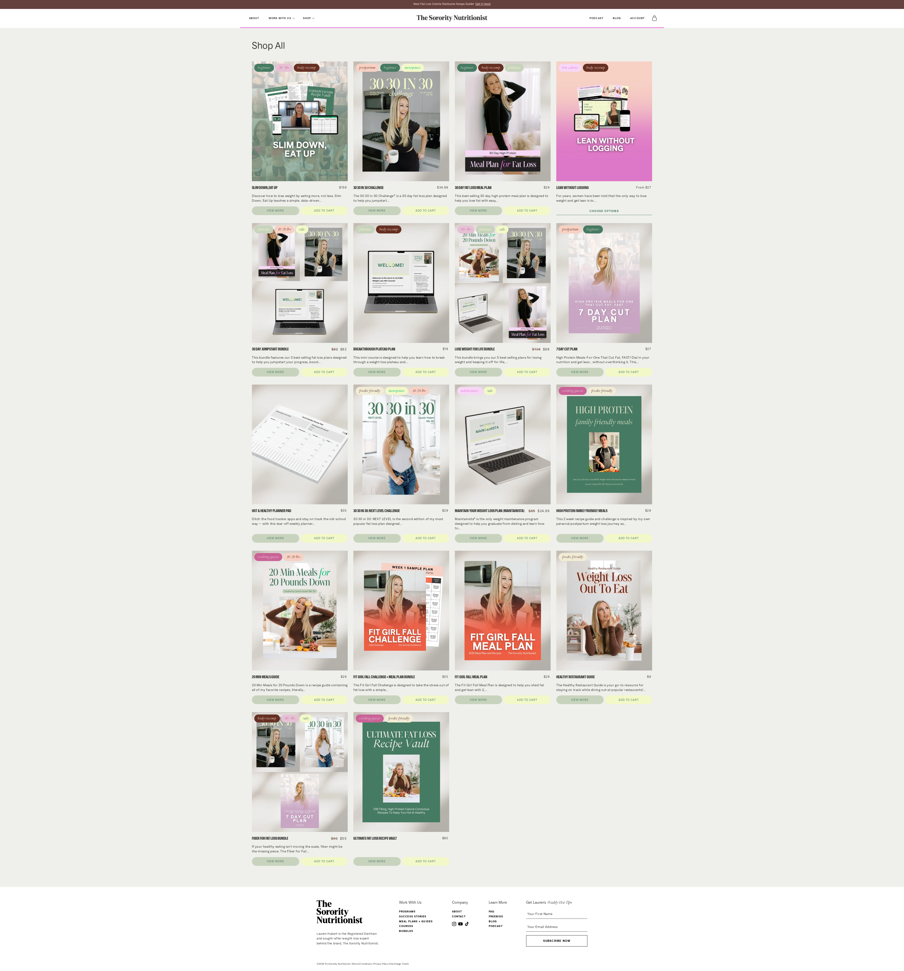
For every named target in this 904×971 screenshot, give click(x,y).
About (457, 911)
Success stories (413, 916)
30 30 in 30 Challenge (368, 187)
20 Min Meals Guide (265, 676)
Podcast (496, 926)
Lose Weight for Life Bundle (475, 349)
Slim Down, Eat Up (265, 187)
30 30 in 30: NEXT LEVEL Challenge (376, 510)
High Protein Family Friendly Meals (581, 510)
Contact (459, 916)
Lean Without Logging (572, 187)
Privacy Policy (381, 964)
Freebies (496, 916)
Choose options (604, 211)
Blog (493, 921)
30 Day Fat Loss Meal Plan (473, 187)
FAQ (491, 911)
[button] (281, 18)
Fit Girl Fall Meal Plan (471, 676)
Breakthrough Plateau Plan (374, 349)
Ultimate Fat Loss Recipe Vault (375, 838)
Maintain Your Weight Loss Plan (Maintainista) (490, 510)
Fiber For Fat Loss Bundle (270, 838)
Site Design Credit (399, 964)
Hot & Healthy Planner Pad (271, 510)
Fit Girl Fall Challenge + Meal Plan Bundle (384, 676)
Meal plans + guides (416, 921)
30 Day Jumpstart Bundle (270, 349)
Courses (406, 926)
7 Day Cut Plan (566, 349)
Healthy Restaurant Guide (575, 676)
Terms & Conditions (362, 964)
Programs (407, 911)
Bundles (406, 931)
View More (275, 210)
